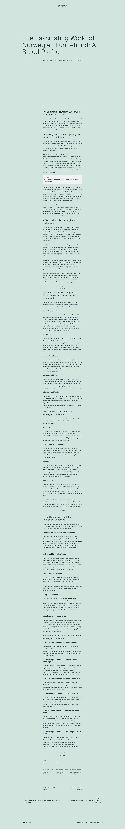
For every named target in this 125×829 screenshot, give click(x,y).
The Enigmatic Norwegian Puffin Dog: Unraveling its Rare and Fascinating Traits (75, 771)
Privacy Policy (80, 822)
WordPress (100, 822)
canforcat (62, 6)
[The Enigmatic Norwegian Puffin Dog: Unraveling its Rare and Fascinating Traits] (76, 765)
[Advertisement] (62, 23)
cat (81, 789)
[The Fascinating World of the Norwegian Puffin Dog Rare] (62, 765)
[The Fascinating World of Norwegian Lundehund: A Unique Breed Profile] (49, 765)
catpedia (80, 787)
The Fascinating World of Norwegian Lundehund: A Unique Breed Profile (48, 771)
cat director (47, 789)
